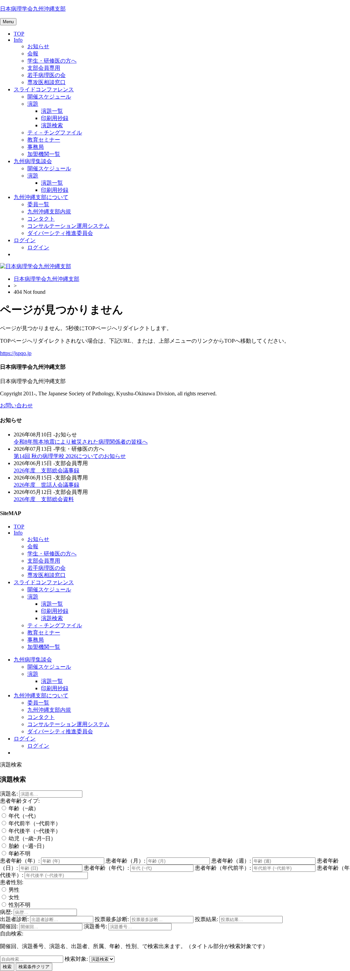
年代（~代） (23, 816)
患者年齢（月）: (125, 861)
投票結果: (206, 919)
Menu (8, 21)
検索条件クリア (34, 966)
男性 (13, 890)
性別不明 (18, 905)
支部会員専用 (43, 68)
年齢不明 (18, 853)
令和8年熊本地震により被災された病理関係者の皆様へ (81, 442)
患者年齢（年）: (20, 861)
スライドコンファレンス (44, 89)
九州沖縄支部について (41, 197)
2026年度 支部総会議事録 (46, 470)
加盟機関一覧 (43, 154)
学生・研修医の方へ (52, 61)
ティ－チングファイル (54, 132)
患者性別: (11, 882)
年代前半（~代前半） (34, 823)
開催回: (9, 926)
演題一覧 (52, 111)
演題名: (9, 794)
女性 (13, 897)
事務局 (35, 147)
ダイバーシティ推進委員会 (60, 233)
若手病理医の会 (46, 75)
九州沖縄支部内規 (49, 211)
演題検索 (52, 125)
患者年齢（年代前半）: (223, 868)
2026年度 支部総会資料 (44, 499)
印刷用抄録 (54, 118)
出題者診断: (14, 919)
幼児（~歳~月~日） (31, 838)
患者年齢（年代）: (106, 868)
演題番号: (95, 926)
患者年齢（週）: (231, 861)
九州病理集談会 (33, 161)
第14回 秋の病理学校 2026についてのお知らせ (70, 456)
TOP (19, 34)
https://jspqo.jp (15, 353)
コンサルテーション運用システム (68, 226)
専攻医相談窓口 (46, 82)
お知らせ (38, 46)
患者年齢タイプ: (20, 801)
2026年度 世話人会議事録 (46, 485)
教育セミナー (43, 140)
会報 (32, 53)
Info (18, 40)
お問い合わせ (16, 405)
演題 (32, 104)
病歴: (6, 912)
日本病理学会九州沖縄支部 (33, 9)
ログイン (25, 240)
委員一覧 (38, 204)
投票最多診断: (112, 919)
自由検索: (11, 933)
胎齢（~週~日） (27, 846)
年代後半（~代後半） (34, 831)
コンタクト (41, 219)
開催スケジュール (49, 97)
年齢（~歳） (23, 808)
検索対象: (76, 959)
